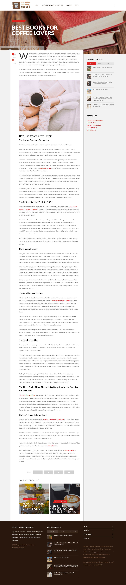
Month (100, 63)
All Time (109, 63)
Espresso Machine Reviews (95, 120)
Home (37, 5)
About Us (86, 530)
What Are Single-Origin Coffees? (102, 67)
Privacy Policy (88, 534)
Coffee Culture (91, 122)
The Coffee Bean (18, 21)
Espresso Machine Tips (94, 125)
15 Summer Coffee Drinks (100, 89)
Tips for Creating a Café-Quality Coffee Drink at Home (102, 82)
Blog (76, 5)
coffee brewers (45, 168)
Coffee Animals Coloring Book (53, 419)
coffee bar (51, 446)
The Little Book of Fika (27, 395)
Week (91, 63)
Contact (86, 538)
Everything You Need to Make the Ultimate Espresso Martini (103, 75)
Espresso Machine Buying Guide (52, 5)
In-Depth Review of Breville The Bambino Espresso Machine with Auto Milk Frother (102, 98)
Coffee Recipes (91, 130)
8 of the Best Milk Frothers (63, 507)
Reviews (69, 5)
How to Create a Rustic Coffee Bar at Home (33, 506)
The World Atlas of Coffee (60, 300)
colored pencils (69, 450)
